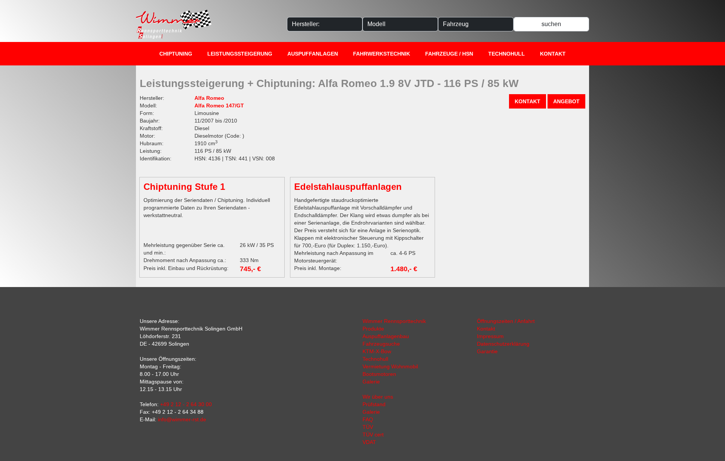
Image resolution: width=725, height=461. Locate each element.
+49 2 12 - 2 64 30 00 (186, 404)
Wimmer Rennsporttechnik (394, 321)
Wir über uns (377, 397)
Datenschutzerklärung (503, 344)
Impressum (490, 336)
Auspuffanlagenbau (385, 336)
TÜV (367, 427)
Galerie (371, 382)
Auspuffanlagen (312, 54)
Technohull (506, 54)
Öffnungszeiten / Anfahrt (506, 321)
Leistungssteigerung (239, 54)
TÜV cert (373, 435)
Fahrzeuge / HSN (449, 54)
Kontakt (553, 54)
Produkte (373, 329)
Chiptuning (175, 54)
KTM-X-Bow (376, 351)
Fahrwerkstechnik (381, 54)
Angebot (566, 101)
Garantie (487, 351)
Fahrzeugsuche (381, 344)
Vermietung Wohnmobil (390, 366)
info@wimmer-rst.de (182, 419)
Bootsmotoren (379, 374)
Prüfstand (374, 404)
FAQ (367, 419)
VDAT (369, 442)
